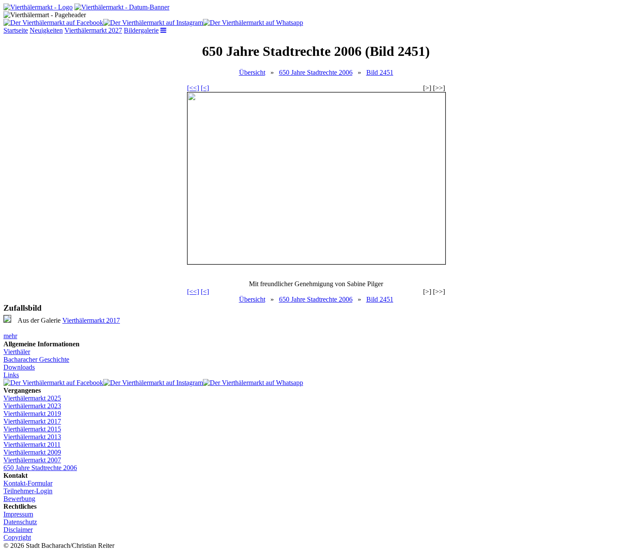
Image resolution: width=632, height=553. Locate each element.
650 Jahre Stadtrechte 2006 (316, 72)
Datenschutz (20, 522)
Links (11, 375)
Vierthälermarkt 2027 (93, 30)
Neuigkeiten (46, 30)
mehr (10, 335)
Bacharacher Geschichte (36, 359)
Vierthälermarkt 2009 (32, 452)
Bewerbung (19, 498)
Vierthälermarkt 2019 (32, 413)
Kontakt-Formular (27, 483)
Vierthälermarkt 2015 (32, 429)
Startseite (15, 30)
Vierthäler (16, 351)
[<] (205, 88)
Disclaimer (18, 529)
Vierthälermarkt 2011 (32, 444)
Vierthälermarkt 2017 (91, 320)
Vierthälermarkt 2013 (32, 436)
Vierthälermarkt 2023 (32, 405)
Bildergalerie (141, 30)
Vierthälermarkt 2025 (32, 398)
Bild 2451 (379, 72)
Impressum (18, 514)
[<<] (193, 88)
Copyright (17, 537)
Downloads (19, 367)
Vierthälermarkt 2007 (32, 460)
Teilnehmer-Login (27, 491)
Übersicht (252, 72)
